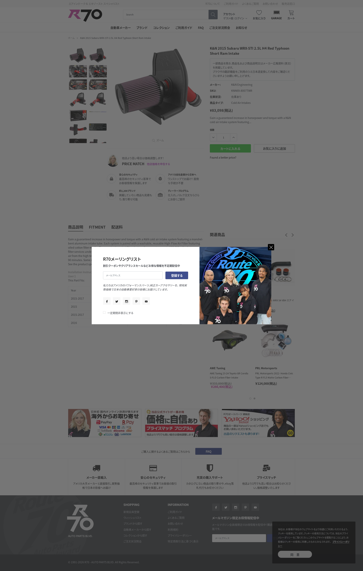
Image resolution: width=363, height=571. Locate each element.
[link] (107, 301)
